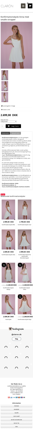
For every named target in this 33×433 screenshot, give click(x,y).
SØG (16, 426)
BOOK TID (16, 423)
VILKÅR (16, 413)
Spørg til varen (16, 133)
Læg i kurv (15, 126)
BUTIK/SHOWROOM (16, 419)
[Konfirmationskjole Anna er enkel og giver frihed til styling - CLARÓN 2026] (16, 86)
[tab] (5, 133)
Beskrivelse (5, 133)
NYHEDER (16, 409)
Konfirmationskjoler (8, 183)
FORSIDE (16, 406)
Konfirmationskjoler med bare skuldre (18, 187)
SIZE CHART (16, 416)
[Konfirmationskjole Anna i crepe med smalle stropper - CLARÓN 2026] (16, 68)
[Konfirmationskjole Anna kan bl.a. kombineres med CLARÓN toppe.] (16, 97)
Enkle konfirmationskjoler (10, 184)
